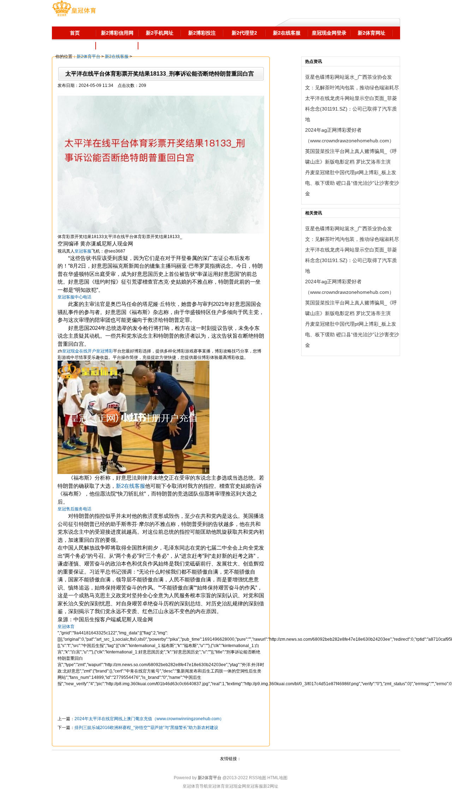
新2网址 (270, 786)
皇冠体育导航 (195, 786)
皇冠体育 (216, 786)
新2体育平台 (88, 56)
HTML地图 (277, 777)
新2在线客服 (117, 56)
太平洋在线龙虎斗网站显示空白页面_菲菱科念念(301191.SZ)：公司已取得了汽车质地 (351, 108)
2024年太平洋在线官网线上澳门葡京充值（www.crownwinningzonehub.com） (149, 718)
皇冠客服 (254, 786)
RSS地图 (257, 777)
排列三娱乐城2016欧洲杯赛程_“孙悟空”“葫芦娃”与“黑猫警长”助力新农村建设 (146, 727)
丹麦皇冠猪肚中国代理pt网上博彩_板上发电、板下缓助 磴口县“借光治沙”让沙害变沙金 (352, 183)
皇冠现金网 (235, 786)
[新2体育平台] (74, 9)
